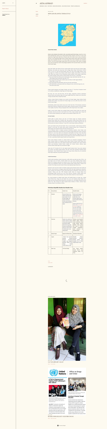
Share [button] (37, 11)
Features (50, 6)
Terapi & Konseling (75, 6)
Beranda (42, 6)
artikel (37, 15)
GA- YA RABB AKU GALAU (56, 362)
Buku (46, 6)
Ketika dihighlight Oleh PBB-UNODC (61, 416)
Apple (77, 214)
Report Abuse (5, 8)
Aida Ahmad (46, 3)
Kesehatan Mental (57, 6)
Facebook (78, 215)
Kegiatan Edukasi (66, 6)
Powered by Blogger (62, 425)
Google (79, 214)
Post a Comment (53, 418)
